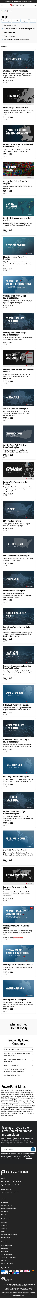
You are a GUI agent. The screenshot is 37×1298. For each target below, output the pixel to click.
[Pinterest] (18, 1193)
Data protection (6, 1246)
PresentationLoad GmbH (20, 1288)
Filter (5, 47)
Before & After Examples (9, 1234)
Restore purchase (7, 1263)
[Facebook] (2, 1193)
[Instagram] (5, 1193)
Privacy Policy (29, 1158)
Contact (3, 1214)
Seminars (4, 1228)
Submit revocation (7, 1254)
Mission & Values (6, 1205)
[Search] (6, 6)
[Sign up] (33, 1149)
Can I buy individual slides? (12, 1075)
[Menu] (2, 6)
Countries (16, 21)
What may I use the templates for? (15, 1049)
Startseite (4, 11)
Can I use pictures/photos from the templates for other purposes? (15, 1070)
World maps (6, 21)
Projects (4, 1231)
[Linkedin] (15, 1193)
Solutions (4, 1225)
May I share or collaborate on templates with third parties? (17, 1054)
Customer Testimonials (8, 1208)
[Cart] (35, 6)
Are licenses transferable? (12, 1065)
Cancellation (5, 1252)
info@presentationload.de (13, 1181)
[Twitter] (11, 1193)
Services (4, 1223)
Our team (4, 1202)
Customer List (5, 1237)
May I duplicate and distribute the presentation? (15, 1060)
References (5, 1211)
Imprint (3, 1260)
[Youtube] (8, 1193)
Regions (25, 21)
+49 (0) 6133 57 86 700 (11, 1185)
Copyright (4, 1249)
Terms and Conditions (8, 1258)
